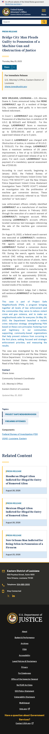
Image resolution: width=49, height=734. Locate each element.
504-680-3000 (23, 584)
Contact (23, 723)
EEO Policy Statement (24, 691)
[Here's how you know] (24, 3)
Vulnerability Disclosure (24, 697)
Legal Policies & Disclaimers (24, 661)
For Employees (24, 673)
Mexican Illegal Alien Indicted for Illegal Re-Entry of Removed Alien (23, 512)
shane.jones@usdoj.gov (16, 86)
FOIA (24, 649)
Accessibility (24, 655)
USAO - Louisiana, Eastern (14, 438)
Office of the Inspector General (24, 679)
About (24, 632)
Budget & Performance (24, 638)
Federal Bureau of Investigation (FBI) (20, 434)
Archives (24, 643)
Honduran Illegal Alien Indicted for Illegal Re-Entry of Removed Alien (23, 480)
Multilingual (24, 703)
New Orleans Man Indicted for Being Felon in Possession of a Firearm (24, 544)
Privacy (24, 667)
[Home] (16, 15)
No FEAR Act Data (24, 685)
